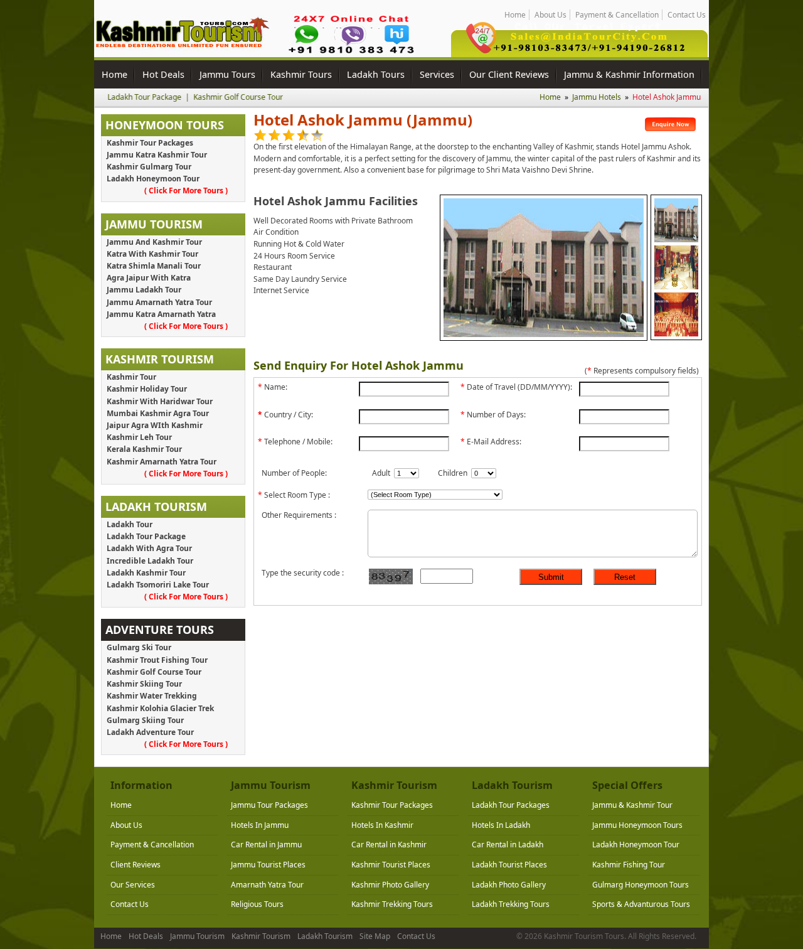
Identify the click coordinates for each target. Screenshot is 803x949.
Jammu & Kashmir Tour (632, 805)
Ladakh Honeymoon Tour (153, 178)
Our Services (132, 884)
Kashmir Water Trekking (152, 695)
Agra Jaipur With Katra (149, 277)
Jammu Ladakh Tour (144, 289)
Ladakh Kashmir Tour (146, 572)
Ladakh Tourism (325, 936)
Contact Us (686, 14)
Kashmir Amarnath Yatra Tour (161, 461)
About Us (550, 14)
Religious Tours (257, 904)
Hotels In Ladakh (501, 825)
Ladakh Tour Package (146, 536)
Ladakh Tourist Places (509, 864)
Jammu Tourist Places (268, 864)
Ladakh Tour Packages (511, 805)
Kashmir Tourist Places (390, 864)
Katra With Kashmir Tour (152, 254)
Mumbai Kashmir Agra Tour (158, 413)
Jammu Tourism (197, 936)
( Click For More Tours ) (186, 190)
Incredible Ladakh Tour (150, 560)
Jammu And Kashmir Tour (154, 242)
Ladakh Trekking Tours (511, 904)
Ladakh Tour (129, 524)
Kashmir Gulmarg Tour (149, 166)
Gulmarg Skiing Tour (145, 720)
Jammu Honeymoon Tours (637, 825)
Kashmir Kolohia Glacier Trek (160, 708)
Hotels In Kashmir (382, 825)
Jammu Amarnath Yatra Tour (159, 302)
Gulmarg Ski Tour (139, 647)
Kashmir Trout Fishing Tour (157, 660)
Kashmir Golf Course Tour (154, 672)
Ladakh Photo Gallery (509, 884)
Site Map (374, 936)
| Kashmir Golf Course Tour (211, 97)
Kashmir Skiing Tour (144, 683)
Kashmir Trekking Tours (392, 904)
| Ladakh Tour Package (118, 97)
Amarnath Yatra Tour (267, 884)
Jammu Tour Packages (269, 805)
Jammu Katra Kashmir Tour (157, 154)
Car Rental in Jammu (266, 844)
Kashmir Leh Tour (139, 437)
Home (515, 14)
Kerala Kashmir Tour (144, 449)
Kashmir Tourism (260, 936)
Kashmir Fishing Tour (628, 864)
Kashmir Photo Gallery (390, 884)
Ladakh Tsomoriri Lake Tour (158, 584)
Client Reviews (135, 864)
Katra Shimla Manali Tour (154, 265)
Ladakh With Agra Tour (149, 548)
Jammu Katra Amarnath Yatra (161, 314)
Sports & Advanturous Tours (641, 904)
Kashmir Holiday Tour (147, 388)
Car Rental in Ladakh (507, 844)
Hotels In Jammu (260, 825)
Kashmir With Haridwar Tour (160, 401)
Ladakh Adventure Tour (150, 732)
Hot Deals (146, 936)
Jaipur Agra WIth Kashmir (155, 425)
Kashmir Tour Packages (150, 142)
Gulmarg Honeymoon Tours (640, 884)
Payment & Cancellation (617, 14)
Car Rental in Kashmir (389, 844)
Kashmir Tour (131, 377)
